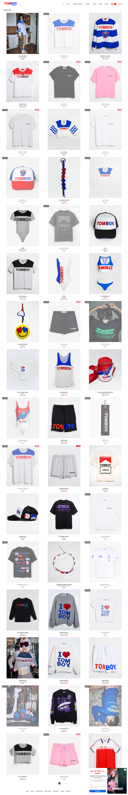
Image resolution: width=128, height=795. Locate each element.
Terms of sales (39, 791)
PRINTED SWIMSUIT (22, 440)
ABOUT (95, 4)
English (120, 4)
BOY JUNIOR (64, 152)
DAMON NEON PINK (64, 776)
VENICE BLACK (64, 440)
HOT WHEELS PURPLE (64, 536)
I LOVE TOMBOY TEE (105, 632)
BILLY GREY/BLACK (22, 776)
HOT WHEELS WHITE (105, 536)
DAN (105, 248)
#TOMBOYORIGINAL (78, 4)
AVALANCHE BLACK (64, 728)
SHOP (67, 4)
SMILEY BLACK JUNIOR (22, 632)
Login (100, 4)
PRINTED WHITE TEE (105, 584)
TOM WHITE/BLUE (64, 56)
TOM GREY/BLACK (22, 296)
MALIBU (64, 296)
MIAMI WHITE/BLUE (105, 296)
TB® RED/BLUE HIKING (64, 200)
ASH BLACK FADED (64, 248)
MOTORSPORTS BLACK (22, 584)
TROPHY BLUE (105, 728)
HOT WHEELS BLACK (105, 344)
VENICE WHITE (105, 680)
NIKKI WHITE (105, 152)
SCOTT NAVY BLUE (22, 728)
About (27, 791)
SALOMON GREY (23, 680)
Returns (63, 791)
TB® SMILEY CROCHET (22, 344)
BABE (22, 248)
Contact (87, 4)
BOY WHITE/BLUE (23, 56)
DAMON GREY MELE (64, 488)
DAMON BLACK (64, 344)
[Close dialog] (125, 770)
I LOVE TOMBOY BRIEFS (22, 392)
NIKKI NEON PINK (105, 104)
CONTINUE (97, 791)
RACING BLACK (22, 536)
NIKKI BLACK (64, 104)
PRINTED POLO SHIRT (105, 56)
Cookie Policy (56, 791)
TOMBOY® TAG (105, 440)
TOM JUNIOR (105, 200)
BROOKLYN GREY (64, 632)
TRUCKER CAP (22, 200)
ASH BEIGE (105, 488)
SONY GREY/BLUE (64, 392)
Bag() (107, 4)
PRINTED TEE (23, 104)
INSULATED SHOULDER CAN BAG (105, 392)
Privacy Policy (47, 791)
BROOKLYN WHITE (64, 680)
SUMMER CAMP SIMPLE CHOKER (64, 584)
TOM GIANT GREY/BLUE (22, 488)
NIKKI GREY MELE (23, 152)
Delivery (68, 791)
